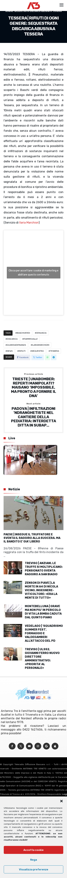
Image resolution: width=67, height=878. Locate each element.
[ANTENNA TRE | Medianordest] (33, 2)
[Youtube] (29, 746)
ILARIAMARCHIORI (40, 345)
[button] (61, 801)
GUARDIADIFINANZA (16, 345)
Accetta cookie (33, 850)
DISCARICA (12, 339)
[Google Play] (46, 746)
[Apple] (55, 746)
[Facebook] (12, 746)
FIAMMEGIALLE (31, 339)
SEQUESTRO (38, 351)
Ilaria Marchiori (29, 222)
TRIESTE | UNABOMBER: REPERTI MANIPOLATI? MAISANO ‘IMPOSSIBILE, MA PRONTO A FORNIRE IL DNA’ (33, 385)
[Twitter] (20, 746)
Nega (33, 859)
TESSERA (54, 351)
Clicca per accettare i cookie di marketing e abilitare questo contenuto (33, 272)
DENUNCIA (41, 333)
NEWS (10, 351)
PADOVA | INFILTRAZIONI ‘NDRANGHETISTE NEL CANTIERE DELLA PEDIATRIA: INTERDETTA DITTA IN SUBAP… (33, 415)
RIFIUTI (22, 351)
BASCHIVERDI (23, 333)
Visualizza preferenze (33, 869)
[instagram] (37, 746)
